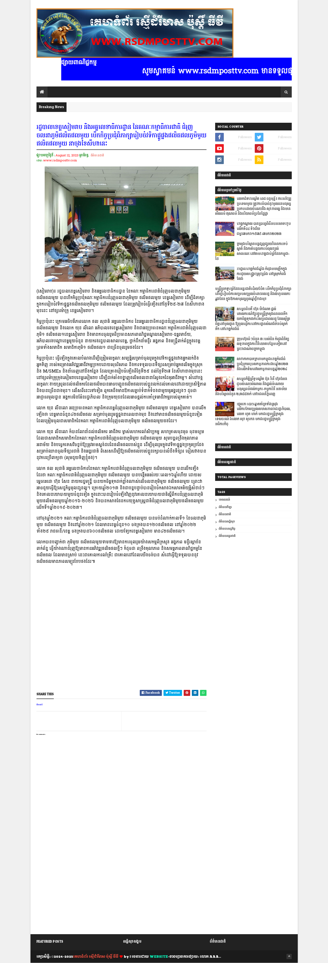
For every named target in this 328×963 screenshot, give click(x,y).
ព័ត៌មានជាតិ (97, 155)
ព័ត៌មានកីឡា (225, 507)
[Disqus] (121, 870)
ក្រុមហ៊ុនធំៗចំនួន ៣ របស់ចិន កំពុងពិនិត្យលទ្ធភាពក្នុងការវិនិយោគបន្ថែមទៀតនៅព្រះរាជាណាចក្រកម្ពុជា (263, 344)
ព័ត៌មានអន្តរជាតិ (227, 536)
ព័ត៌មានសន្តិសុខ (227, 521)
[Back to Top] (289, 956)
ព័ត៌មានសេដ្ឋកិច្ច (227, 529)
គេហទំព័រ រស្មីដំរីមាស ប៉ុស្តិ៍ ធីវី (95, 957)
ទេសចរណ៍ (224, 499)
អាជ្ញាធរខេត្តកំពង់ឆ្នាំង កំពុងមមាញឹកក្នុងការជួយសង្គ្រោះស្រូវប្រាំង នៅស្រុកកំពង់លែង (262, 274)
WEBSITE (159, 957)
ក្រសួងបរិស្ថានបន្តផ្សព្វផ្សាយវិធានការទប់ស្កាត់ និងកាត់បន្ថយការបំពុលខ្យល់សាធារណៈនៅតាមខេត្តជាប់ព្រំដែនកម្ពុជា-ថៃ (252, 251)
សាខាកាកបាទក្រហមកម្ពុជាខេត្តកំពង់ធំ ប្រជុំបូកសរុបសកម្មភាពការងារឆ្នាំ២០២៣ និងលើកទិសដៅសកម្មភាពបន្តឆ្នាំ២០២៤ (262, 364)
